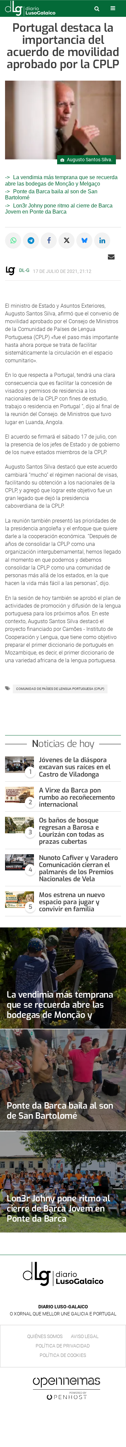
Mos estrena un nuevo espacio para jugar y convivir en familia (72, 902)
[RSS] (78, 1297)
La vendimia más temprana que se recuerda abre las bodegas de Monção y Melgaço (60, 1010)
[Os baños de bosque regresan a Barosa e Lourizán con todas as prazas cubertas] (19, 825)
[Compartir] (13, 240)
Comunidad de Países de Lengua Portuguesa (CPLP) (60, 689)
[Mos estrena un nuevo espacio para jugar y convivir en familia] (19, 899)
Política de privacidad (63, 1345)
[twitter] (68, 1297)
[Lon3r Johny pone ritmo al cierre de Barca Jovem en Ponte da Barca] (63, 1181)
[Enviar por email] (111, 257)
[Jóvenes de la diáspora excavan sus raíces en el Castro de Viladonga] (19, 764)
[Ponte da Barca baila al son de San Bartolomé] (63, 1080)
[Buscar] (97, 8)
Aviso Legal (84, 1336)
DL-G (24, 270)
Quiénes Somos (44, 1336)
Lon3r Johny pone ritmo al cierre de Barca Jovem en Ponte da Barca (59, 209)
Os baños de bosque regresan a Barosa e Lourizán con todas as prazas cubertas (71, 831)
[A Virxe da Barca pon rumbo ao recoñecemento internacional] (19, 795)
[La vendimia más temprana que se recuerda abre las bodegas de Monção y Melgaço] (63, 978)
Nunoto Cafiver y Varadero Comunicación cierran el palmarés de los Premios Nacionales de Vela (78, 868)
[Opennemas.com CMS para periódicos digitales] (66, 1388)
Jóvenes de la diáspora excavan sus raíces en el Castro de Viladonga (75, 767)
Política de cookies (63, 1355)
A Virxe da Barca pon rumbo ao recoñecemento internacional (77, 797)
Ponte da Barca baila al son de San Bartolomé (60, 1110)
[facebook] (58, 1297)
